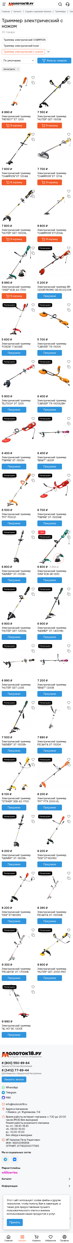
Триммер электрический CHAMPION (24, 39)
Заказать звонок (14, 1079)
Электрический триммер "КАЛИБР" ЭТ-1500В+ (16, 743)
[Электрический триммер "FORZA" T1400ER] (19, 319)
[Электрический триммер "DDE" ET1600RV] (54, 831)
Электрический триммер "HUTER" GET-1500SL (16, 232)
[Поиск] (60, 4)
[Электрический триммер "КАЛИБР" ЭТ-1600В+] (19, 831)
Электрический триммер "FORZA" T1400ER (16, 345)
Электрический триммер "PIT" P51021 (16, 516)
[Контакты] (67, 4)
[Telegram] (5, 1159)
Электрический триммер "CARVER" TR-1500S (51, 345)
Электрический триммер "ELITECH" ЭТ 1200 (16, 402)
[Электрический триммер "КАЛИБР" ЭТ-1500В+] (19, 717)
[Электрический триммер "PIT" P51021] (19, 490)
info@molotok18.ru (16, 1104)
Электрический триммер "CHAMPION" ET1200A (51, 232)
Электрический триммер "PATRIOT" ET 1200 (16, 118)
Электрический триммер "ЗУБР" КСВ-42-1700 (16, 288)
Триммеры (60, 11)
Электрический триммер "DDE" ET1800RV (16, 913)
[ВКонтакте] (14, 1159)
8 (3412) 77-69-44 (15, 1070)
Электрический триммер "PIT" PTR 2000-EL (51, 800)
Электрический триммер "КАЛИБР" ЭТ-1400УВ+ (51, 629)
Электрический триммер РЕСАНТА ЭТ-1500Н (51, 743)
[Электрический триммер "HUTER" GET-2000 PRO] (54, 944)
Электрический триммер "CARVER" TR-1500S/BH (51, 402)
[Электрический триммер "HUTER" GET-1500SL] (19, 206)
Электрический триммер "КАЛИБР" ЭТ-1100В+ (16, 573)
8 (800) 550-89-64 (16, 1063)
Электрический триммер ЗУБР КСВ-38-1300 (51, 573)
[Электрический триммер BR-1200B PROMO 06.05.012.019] (54, 262)
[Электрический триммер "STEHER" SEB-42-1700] (19, 774)
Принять (14, 1222)
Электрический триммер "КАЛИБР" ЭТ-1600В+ (16, 857)
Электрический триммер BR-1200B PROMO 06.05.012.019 (54, 288)
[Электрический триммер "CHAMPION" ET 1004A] (19, 149)
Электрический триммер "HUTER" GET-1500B (51, 118)
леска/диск (9, 69)
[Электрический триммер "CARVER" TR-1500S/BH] (54, 376)
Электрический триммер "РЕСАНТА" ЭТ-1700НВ (16, 970)
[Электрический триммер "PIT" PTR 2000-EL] (54, 774)
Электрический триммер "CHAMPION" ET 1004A (16, 175)
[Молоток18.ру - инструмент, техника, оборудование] (21, 4)
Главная (6, 11)
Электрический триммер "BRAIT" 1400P (51, 459)
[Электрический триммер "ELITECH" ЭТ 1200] (19, 376)
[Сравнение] (33, 82)
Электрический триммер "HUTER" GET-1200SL (16, 629)
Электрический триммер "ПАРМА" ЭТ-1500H (16, 459)
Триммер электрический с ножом (23, 51)
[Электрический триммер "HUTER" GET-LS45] (19, 660)
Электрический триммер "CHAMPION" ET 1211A (51, 175)
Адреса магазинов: (17, 1109)
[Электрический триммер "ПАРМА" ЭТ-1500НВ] (54, 490)
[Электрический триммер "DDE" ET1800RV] (19, 888)
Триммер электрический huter (21, 45)
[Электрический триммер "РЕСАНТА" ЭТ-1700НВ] (19, 944)
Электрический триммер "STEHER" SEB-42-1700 (16, 800)
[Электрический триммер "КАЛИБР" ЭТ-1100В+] (19, 547)
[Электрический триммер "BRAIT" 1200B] (54, 660)
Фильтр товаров (57, 60)
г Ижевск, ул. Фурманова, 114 (23, 1112)
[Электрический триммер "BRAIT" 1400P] (54, 433)
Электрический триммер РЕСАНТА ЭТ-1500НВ (51, 913)
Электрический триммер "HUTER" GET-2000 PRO (51, 970)
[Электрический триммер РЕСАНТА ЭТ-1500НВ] (54, 888)
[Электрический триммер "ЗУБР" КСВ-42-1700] (19, 262)
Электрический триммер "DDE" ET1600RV (51, 857)
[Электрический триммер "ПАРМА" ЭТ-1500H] (19, 433)
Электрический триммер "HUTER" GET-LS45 (16, 686)
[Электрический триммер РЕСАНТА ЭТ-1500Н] (54, 717)
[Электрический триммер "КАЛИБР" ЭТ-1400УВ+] (54, 603)
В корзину (16, 125)
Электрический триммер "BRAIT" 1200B (51, 686)
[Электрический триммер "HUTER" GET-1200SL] (19, 603)
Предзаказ (49, 296)
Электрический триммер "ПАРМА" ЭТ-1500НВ (51, 516)
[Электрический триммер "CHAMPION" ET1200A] (54, 206)
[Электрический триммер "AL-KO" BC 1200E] (19, 1001)
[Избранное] (33, 77)
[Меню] (4, 4)
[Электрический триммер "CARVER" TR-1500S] (54, 319)
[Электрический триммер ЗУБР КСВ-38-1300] (54, 547)
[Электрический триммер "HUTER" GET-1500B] (54, 92)
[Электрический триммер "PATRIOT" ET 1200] (19, 92)
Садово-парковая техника (38, 11)
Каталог (17, 11)
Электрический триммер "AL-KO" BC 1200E (16, 1027)
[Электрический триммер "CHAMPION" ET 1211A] (54, 149)
